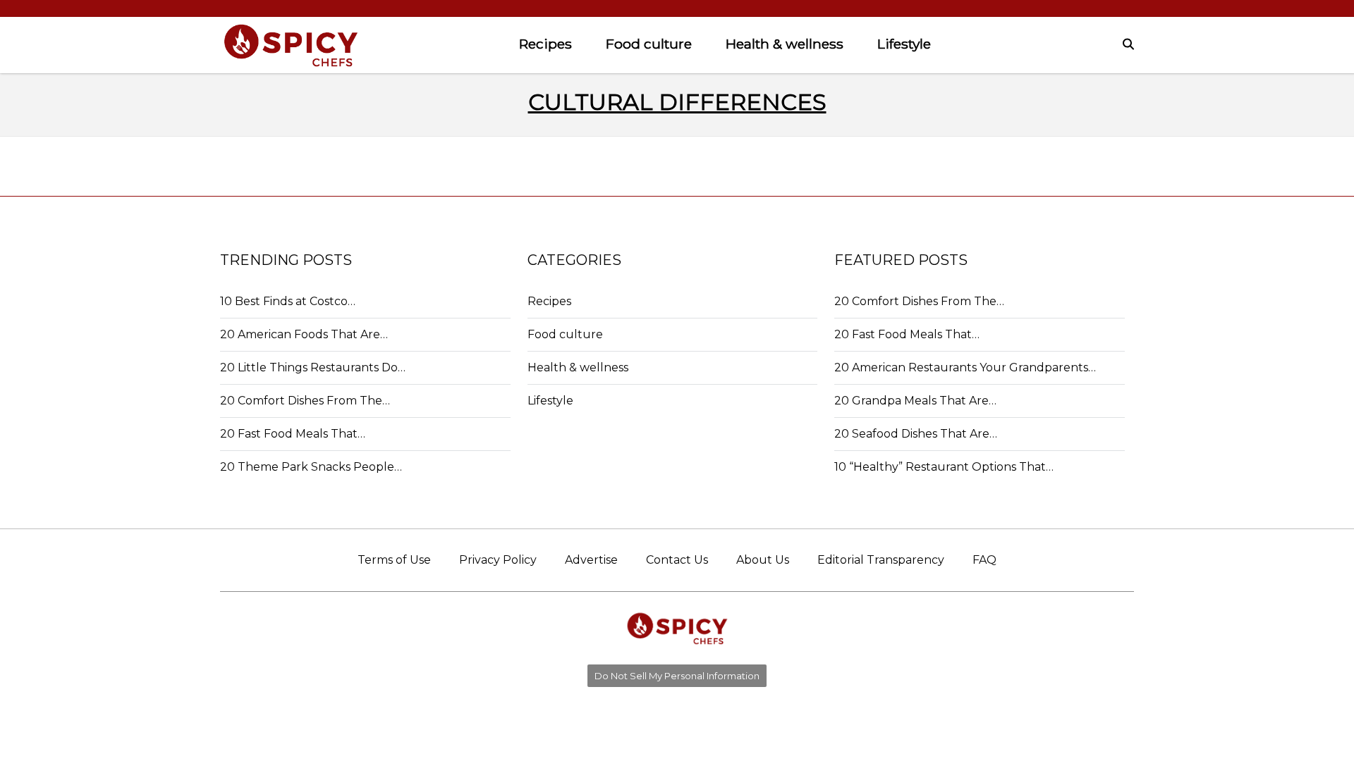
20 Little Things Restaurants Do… (312, 367)
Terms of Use (394, 560)
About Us (762, 560)
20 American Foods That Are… (304, 334)
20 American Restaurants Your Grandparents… (965, 367)
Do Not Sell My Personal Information (677, 675)
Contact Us (677, 560)
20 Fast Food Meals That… (292, 433)
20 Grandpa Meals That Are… (915, 400)
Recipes (545, 43)
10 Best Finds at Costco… (287, 301)
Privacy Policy (498, 560)
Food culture (649, 43)
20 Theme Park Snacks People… (311, 467)
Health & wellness (784, 43)
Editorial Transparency (880, 560)
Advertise (591, 560)
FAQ (984, 560)
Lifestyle (904, 43)
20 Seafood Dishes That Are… (915, 433)
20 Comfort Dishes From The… (305, 400)
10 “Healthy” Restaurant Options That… (944, 467)
